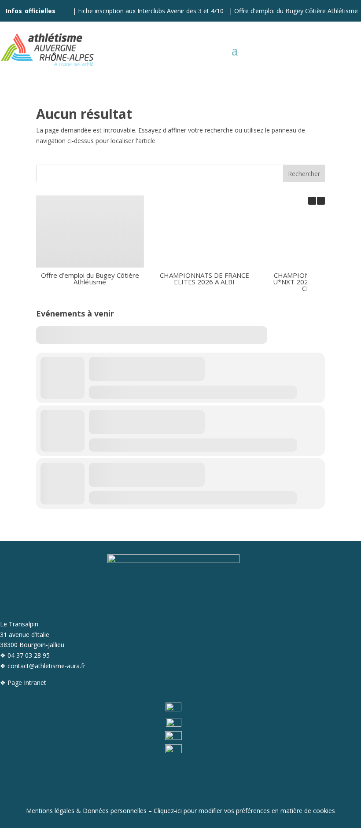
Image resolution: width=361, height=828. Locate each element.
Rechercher (304, 173)
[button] (321, 201)
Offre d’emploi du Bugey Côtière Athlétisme (90, 278)
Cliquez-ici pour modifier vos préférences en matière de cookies (244, 810)
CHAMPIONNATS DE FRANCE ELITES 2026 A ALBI (204, 278)
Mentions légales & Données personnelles (86, 810)
